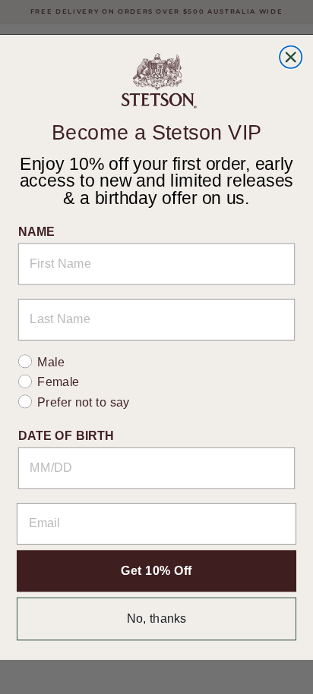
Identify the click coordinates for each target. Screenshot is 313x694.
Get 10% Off (156, 570)
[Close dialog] (291, 57)
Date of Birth (66, 435)
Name (36, 230)
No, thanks (157, 618)
